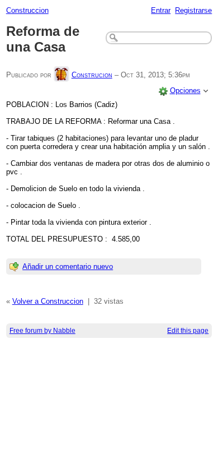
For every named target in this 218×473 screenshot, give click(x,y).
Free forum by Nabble (42, 331)
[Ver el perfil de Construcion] (61, 75)
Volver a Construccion (47, 301)
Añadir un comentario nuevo (67, 266)
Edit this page (187, 331)
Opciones (185, 90)
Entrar (160, 10)
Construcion (92, 75)
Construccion (27, 10)
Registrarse (193, 10)
